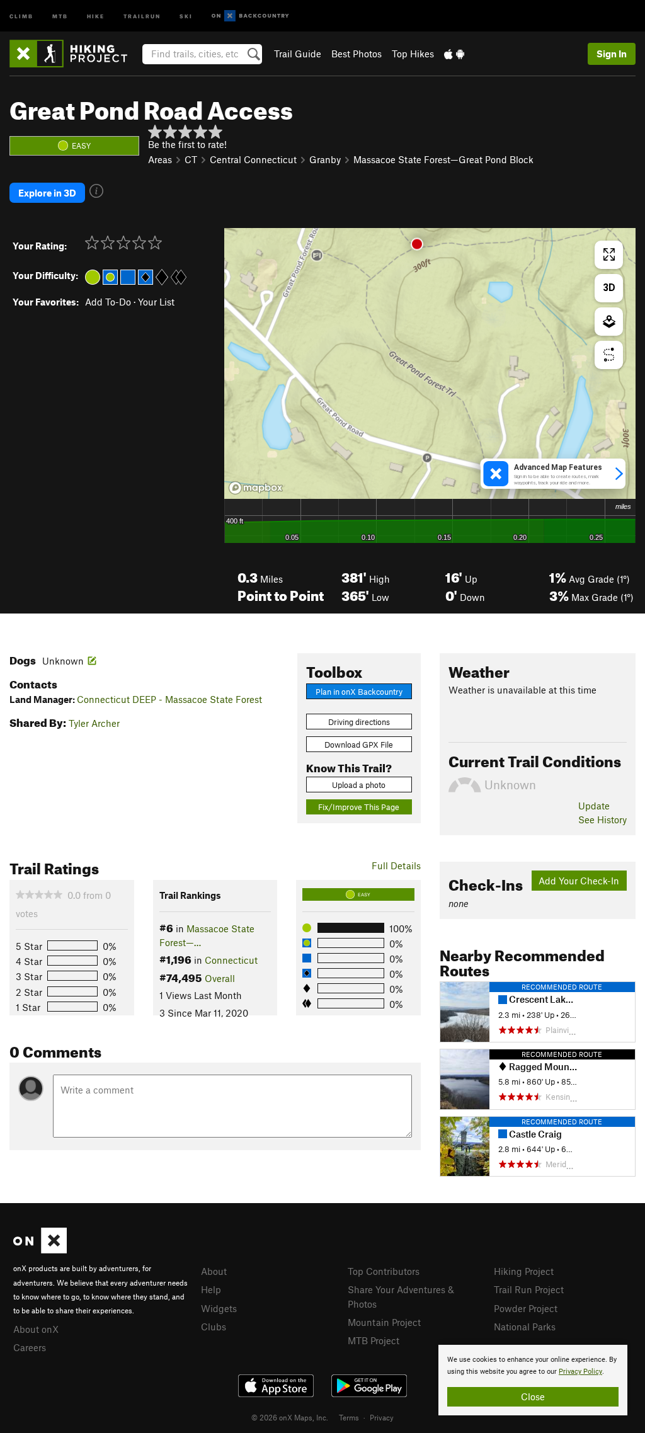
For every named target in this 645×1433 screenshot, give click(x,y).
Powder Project (525, 1308)
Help (211, 1289)
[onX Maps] (40, 1249)
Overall (220, 978)
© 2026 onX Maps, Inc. (289, 1417)
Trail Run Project (529, 1289)
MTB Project (373, 1340)
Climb (21, 15)
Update (594, 805)
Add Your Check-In (579, 880)
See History (602, 819)
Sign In (611, 53)
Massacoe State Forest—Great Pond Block (443, 159)
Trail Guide (297, 53)
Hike (96, 15)
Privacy (382, 1417)
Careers (29, 1347)
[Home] (74, 53)
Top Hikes (413, 53)
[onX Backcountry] (250, 16)
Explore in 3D (47, 192)
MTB (60, 15)
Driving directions (359, 722)
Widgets (219, 1308)
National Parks (525, 1326)
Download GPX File (358, 744)
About (214, 1271)
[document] (533, 1380)
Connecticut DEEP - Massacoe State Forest (169, 699)
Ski (186, 15)
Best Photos (356, 53)
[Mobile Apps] (454, 53)
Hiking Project (524, 1271)
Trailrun (142, 15)
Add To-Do (108, 301)
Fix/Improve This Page (358, 807)
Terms (349, 1417)
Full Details (396, 865)
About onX (36, 1329)
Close (533, 1396)
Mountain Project (384, 1322)
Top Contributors (384, 1271)
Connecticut (231, 960)
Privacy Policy (580, 1371)
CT (191, 159)
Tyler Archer (94, 723)
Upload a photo (358, 785)
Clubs (213, 1326)
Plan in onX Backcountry (359, 692)
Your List (156, 301)
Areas (160, 159)
